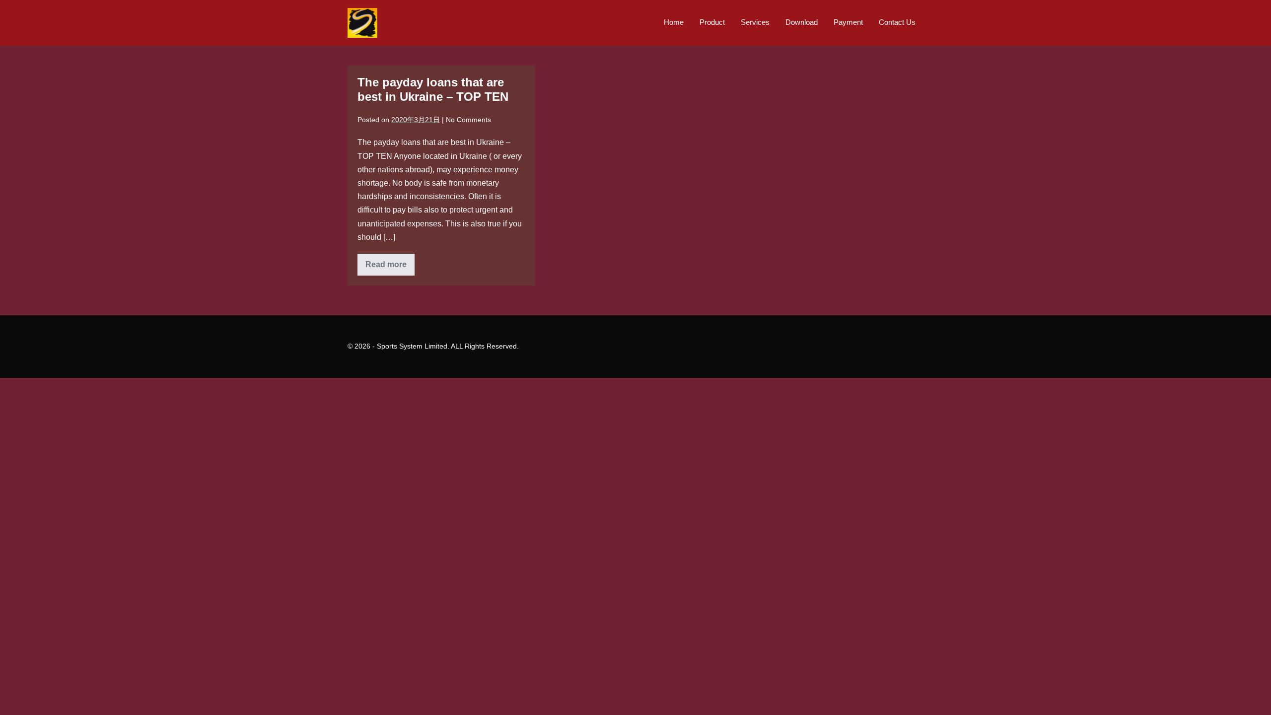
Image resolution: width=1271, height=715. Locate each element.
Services (755, 22)
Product (712, 22)
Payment (848, 22)
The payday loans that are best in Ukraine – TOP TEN (432, 89)
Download (801, 22)
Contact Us (897, 22)
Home (674, 22)
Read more (390, 268)
